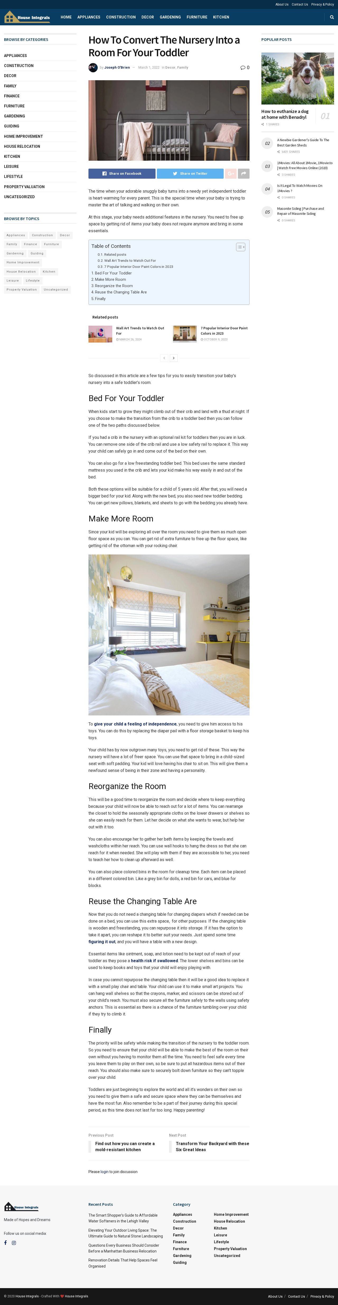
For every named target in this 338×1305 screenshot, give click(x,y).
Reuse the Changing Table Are (121, 292)
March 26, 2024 (130, 339)
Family (182, 67)
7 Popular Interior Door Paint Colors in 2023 (138, 266)
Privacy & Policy (322, 4)
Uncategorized (19, 197)
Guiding (11, 126)
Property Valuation (24, 187)
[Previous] (164, 358)
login (105, 1172)
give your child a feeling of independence (135, 724)
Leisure (11, 166)
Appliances (88, 17)
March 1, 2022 (148, 67)
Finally (100, 299)
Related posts (115, 254)
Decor (148, 17)
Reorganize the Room (114, 286)
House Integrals (27, 1296)
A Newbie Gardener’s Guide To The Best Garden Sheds (303, 142)
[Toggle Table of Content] (238, 247)
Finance (12, 96)
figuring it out (101, 941)
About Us (282, 4)
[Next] (174, 358)
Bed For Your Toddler (113, 273)
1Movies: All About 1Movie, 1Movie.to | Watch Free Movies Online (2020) (305, 165)
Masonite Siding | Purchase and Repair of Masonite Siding (300, 211)
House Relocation (22, 146)
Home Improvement (23, 136)
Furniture (197, 17)
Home (66, 17)
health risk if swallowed (154, 960)
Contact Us (300, 4)
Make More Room (110, 279)
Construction (121, 17)
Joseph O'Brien (117, 67)
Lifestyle (13, 176)
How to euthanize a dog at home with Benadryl (285, 114)
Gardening (170, 17)
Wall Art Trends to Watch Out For (130, 260)
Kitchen (221, 17)
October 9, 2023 (215, 339)
